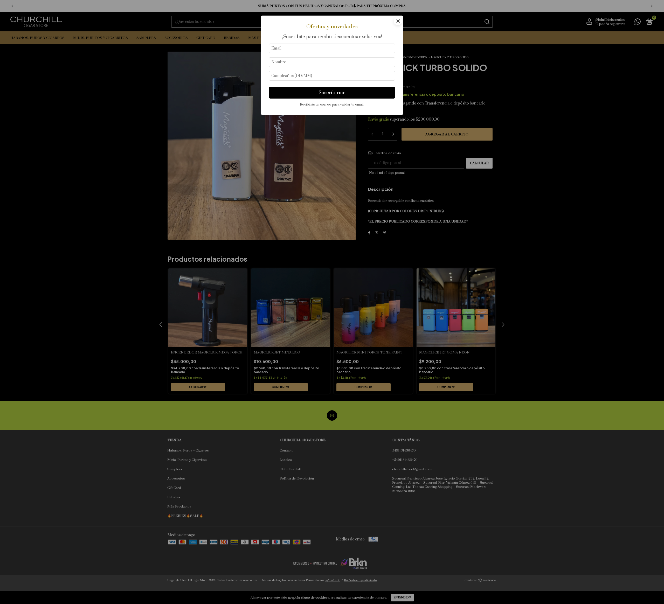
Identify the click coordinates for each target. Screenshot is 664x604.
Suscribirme (332, 93)
